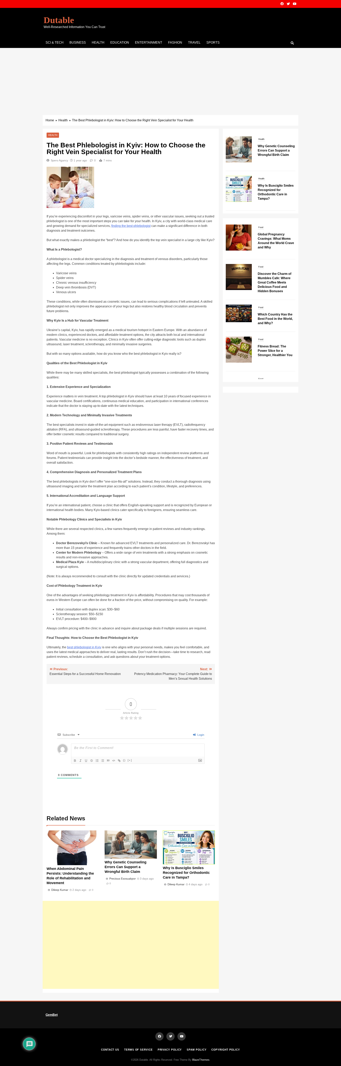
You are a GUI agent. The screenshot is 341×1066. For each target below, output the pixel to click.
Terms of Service (138, 1049)
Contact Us (110, 1049)
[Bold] (75, 760)
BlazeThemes (200, 1059)
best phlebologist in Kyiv (84, 647)
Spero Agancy (59, 160)
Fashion (175, 42)
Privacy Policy (170, 1049)
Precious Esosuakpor (122, 878)
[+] (130, 760)
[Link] (119, 760)
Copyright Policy (225, 1049)
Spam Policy (196, 1049)
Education (119, 42)
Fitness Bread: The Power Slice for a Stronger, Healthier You (275, 313)
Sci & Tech (55, 42)
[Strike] (91, 760)
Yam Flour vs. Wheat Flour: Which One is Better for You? (273, 352)
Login (200, 734)
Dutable (59, 20)
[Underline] (86, 760)
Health (98, 42)
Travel (194, 42)
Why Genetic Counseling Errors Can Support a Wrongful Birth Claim (125, 867)
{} (124, 760)
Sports (213, 42)
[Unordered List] (102, 760)
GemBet (52, 1014)
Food (260, 228)
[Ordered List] (97, 760)
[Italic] (80, 760)
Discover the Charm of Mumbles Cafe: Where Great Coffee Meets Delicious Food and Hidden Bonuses (274, 244)
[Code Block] (113, 760)
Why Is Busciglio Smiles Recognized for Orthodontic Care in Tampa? (186, 872)
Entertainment (148, 42)
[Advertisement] (170, 77)
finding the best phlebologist (131, 225)
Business (77, 42)
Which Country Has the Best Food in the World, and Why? (275, 281)
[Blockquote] (108, 760)
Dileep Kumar (59, 889)
